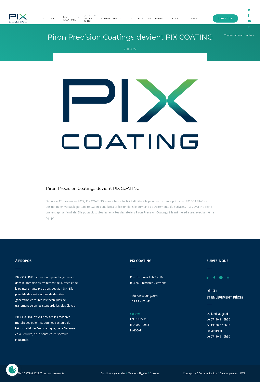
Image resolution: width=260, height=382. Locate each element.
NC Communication (206, 373)
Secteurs (155, 18)
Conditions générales (113, 373)
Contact (225, 18)
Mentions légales (137, 373)
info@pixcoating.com (144, 296)
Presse (191, 18)
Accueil (48, 18)
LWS (242, 373)
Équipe (67, 6)
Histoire (68, 14)
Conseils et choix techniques (108, 10)
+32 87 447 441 (140, 301)
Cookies (154, 373)
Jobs (174, 18)
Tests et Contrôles (133, 11)
